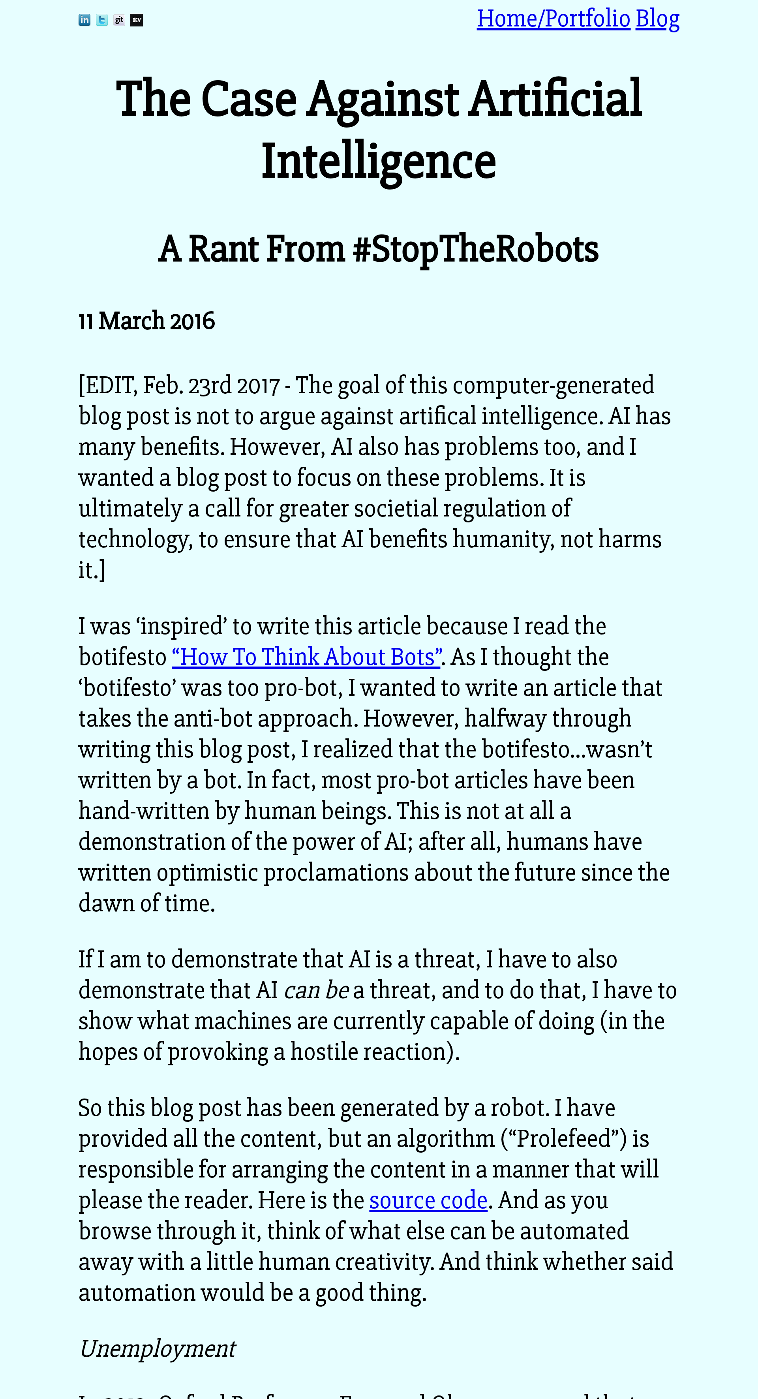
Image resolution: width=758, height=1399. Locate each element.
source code (428, 1200)
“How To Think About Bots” (306, 657)
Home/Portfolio (554, 18)
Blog (658, 18)
